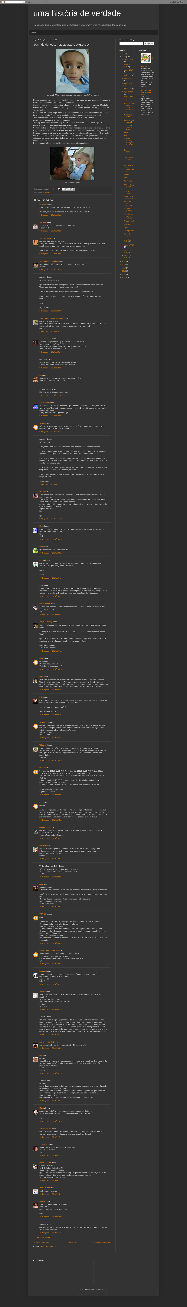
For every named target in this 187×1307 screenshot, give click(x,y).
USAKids (43, 914)
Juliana (42, 992)
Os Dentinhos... (129, 152)
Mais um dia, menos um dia (128, 99)
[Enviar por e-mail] (63, 189)
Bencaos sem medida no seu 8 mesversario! (129, 108)
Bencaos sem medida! (129, 121)
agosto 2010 (128, 92)
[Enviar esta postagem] (59, 189)
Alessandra (43, 1145)
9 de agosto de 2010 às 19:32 (50, 395)
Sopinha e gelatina (128, 210)
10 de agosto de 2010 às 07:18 (51, 984)
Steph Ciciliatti (45, 238)
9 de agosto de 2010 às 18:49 (50, 352)
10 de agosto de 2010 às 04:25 (51, 596)
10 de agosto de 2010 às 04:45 (51, 669)
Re (40, 802)
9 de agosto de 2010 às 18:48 (50, 331)
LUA (41, 375)
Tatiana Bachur (45, 1128)
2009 (124, 54)
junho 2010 (128, 84)
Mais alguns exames (128, 158)
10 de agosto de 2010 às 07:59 (51, 1035)
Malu (41, 677)
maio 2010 (128, 78)
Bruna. (42, 971)
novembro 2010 (127, 251)
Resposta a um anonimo (128, 204)
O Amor (126, 227)
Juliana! (42, 1201)
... (124, 162)
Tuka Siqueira (44, 1188)
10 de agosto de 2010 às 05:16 (51, 795)
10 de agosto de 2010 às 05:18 (51, 820)
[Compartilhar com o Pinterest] (74, 189)
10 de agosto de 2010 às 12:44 (51, 1194)
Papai (126, 136)
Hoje (125, 178)
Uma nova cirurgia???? (129, 186)
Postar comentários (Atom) (49, 1246)
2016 (124, 274)
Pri (40, 697)
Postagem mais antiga (102, 1242)
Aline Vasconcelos (46, 339)
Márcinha (43, 492)
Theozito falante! (127, 192)
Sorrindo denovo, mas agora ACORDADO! (129, 143)
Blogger (104, 1289)
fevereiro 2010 (126, 66)
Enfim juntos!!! (129, 231)
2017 (124, 277)
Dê (40, 1055)
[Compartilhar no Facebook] (71, 189)
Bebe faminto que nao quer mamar (146, 92)
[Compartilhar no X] (68, 189)
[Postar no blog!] (66, 189)
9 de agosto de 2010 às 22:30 (50, 519)
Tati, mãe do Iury (45, 622)
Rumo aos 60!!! (45, 1163)
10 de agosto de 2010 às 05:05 (51, 761)
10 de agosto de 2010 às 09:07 (51, 1073)
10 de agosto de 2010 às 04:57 (51, 738)
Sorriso (126, 132)
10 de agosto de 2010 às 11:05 (50, 1137)
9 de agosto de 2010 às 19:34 (50, 416)
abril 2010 (128, 75)
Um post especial (128, 235)
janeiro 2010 (128, 60)
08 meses (46, 192)
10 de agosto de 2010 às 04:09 (51, 578)
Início (33, 32)
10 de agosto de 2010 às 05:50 (51, 859)
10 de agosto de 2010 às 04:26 (51, 614)
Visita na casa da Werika (129, 197)
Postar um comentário (45, 1238)
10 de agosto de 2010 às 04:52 (51, 715)
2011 (124, 261)
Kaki (41, 526)
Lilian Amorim (44, 604)
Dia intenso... (128, 181)
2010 (124, 57)
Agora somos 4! (45, 1042)
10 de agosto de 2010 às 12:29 (51, 1180)
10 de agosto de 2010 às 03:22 (51, 553)
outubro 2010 (129, 245)
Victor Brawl (44, 403)
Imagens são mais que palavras (128, 216)
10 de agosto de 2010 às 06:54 (51, 964)
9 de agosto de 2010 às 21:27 (50, 484)
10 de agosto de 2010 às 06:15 (51, 907)
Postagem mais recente (42, 1242)
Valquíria (42, 745)
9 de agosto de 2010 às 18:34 (50, 254)
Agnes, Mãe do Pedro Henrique (51, 318)
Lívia (41, 658)
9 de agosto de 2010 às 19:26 (50, 368)
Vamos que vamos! (128, 116)
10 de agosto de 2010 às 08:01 (51, 1048)
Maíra (41, 1108)
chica (41, 547)
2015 (124, 271)
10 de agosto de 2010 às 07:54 (51, 1009)
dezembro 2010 (127, 256)
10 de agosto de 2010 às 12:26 (51, 1155)
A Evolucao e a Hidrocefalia (129, 168)
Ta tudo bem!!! (129, 221)
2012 (124, 265)
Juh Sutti (42, 222)
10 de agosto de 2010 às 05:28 (51, 838)
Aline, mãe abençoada (48, 261)
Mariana (42, 845)
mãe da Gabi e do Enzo (48, 951)
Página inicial (73, 1242)
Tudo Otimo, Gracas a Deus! (128, 127)
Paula (41, 560)
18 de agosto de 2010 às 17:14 (51, 1233)
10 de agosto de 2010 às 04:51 (51, 690)
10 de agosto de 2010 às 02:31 (51, 539)
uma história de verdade (77, 13)
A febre (126, 174)
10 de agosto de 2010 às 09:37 (51, 1101)
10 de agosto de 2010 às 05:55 (51, 877)
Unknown (43, 768)
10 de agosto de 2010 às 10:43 (51, 1121)
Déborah (42, 204)
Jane (41, 884)
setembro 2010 (127, 241)
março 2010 (128, 70)
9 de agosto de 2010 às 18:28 (50, 231)
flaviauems (43, 722)
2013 (124, 268)
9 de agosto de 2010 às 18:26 (50, 215)
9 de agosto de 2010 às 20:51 (50, 432)
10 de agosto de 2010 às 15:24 (51, 1217)
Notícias (127, 224)
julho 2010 (128, 89)
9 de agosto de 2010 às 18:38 (50, 311)
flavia (41, 423)
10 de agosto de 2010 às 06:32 (51, 943)
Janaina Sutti (44, 827)
